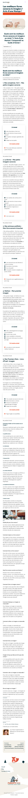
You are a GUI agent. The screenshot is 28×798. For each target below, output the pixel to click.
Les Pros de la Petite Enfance (11, 724)
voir (10, 46)
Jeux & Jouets (6, 2)
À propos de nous (5, 771)
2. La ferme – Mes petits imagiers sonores (11, 160)
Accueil (3, 767)
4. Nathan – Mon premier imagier (12, 292)
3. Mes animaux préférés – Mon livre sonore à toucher (13, 227)
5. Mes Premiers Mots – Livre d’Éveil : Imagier (13, 360)
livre (12, 90)
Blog (2, 769)
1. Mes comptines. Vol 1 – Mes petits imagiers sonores (13, 84)
